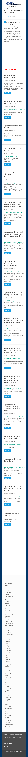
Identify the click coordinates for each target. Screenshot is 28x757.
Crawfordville (8, 616)
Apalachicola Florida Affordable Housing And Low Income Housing (14, 175)
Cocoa (6, 612)
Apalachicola (8, 583)
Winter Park (8, 728)
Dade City (7, 619)
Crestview (7, 618)
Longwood (8, 665)
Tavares (7, 719)
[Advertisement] (14, 55)
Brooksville (8, 601)
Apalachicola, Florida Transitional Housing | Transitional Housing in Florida (12, 408)
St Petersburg (8, 706)
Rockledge (7, 699)
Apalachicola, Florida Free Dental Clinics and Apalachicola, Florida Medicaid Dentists (13, 379)
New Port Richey (9, 674)
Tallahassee (8, 715)
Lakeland (7, 661)
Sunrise (7, 713)
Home (12, 14)
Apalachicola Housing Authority (11, 514)
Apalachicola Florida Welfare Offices (13, 149)
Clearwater (8, 610)
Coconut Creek (9, 614)
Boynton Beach (9, 596)
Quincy (7, 695)
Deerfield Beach (9, 625)
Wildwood (7, 726)
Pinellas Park (8, 692)
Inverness (7, 648)
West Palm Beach (9, 724)
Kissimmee (8, 654)
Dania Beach (8, 621)
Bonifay (7, 594)
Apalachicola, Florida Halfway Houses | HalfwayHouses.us (11, 264)
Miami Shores (8, 670)
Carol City (7, 607)
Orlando (7, 684)
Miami (7, 668)
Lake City (7, 657)
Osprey (7, 686)
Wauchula (7, 722)
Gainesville (8, 641)
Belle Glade (8, 591)
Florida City (8, 627)
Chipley (7, 609)
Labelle (7, 656)
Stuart (6, 711)
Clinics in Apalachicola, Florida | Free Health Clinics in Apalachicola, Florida (13, 321)
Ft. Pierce (7, 637)
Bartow (7, 589)
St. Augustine (8, 708)
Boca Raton (8, 592)
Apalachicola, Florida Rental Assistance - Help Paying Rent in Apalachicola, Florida (13, 234)
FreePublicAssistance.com (9, 755)
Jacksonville (8, 650)
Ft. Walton (7, 639)
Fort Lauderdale (9, 628)
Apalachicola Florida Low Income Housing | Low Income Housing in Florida (13, 204)
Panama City (8, 688)
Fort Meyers (8, 630)
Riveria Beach (8, 697)
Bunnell (7, 603)
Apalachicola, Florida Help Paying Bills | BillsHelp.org (13, 294)
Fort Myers (8, 632)
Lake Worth (8, 659)
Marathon (7, 666)
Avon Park (8, 587)
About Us (17, 755)
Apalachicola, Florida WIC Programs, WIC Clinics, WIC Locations (13, 489)
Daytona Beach (9, 623)
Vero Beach (8, 721)
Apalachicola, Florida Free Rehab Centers (13, 460)
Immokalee (8, 647)
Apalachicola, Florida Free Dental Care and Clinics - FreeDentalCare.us (13, 350)
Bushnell (7, 605)
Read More (7, 92)
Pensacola (7, 690)
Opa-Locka (8, 683)
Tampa (7, 717)
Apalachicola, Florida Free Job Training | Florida (13, 437)
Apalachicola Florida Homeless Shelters (11, 76)
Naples (7, 672)
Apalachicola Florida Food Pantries (13, 127)
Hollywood (8, 645)
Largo (6, 663)
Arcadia (7, 585)
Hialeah (7, 643)
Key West (7, 652)
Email (7, 746)
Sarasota (7, 702)
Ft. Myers (7, 636)
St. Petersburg (8, 710)
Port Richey (8, 693)
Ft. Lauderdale (9, 634)
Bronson (7, 600)
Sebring (7, 704)
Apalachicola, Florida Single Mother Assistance (13, 102)
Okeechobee (8, 681)
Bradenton (8, 598)
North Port (8, 677)
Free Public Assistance (17, 751)
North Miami (8, 675)
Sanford (7, 701)
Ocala (6, 679)
